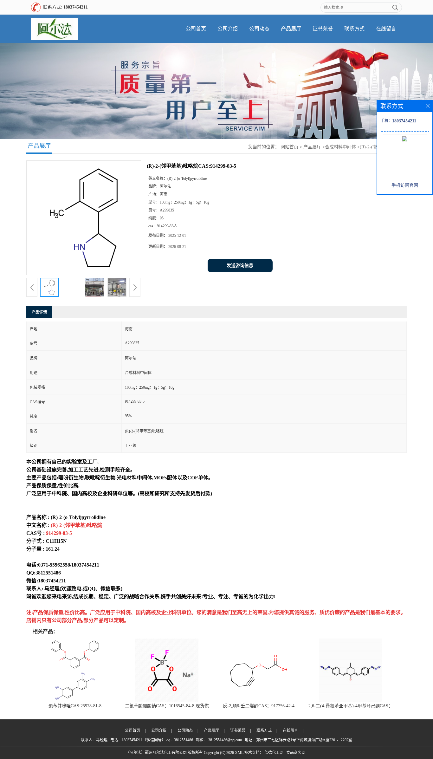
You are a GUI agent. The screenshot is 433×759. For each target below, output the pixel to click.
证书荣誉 (323, 28)
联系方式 (354, 28)
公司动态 (259, 28)
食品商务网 (295, 752)
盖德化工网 (273, 752)
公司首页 (196, 28)
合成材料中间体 (340, 147)
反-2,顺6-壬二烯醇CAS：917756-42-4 (258, 706)
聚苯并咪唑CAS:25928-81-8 (74, 706)
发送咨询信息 (240, 265)
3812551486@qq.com (225, 740)
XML (239, 752)
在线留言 (386, 28)
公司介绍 (227, 28)
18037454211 (75, 7)
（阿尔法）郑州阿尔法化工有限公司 (156, 752)
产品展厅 (291, 28)
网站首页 (289, 147)
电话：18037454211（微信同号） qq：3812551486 (151, 740)
